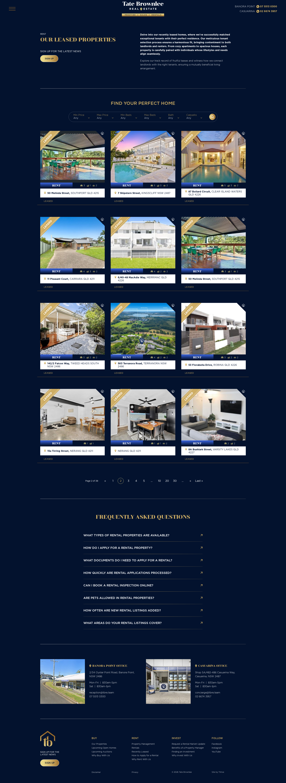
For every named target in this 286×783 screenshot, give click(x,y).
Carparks (191, 115)
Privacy (135, 772)
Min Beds (126, 115)
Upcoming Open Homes (104, 747)
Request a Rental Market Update (188, 743)
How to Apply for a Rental (145, 755)
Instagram (217, 747)
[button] (212, 117)
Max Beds (150, 115)
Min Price (78, 115)
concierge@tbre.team (207, 692)
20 (167, 481)
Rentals (135, 747)
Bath (171, 115)
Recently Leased (140, 751)
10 (159, 481)
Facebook (217, 743)
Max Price (102, 115)
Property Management (143, 743)
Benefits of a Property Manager (188, 747)
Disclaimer (96, 772)
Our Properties (99, 743)
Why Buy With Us (101, 755)
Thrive (221, 772)
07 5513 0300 (268, 6)
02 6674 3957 (268, 11)
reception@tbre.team (101, 692)
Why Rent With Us (141, 759)
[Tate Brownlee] (143, 8)
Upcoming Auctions (102, 751)
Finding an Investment (183, 751)
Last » (199, 481)
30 (175, 481)
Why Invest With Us (182, 755)
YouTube (216, 751)
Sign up (49, 58)
